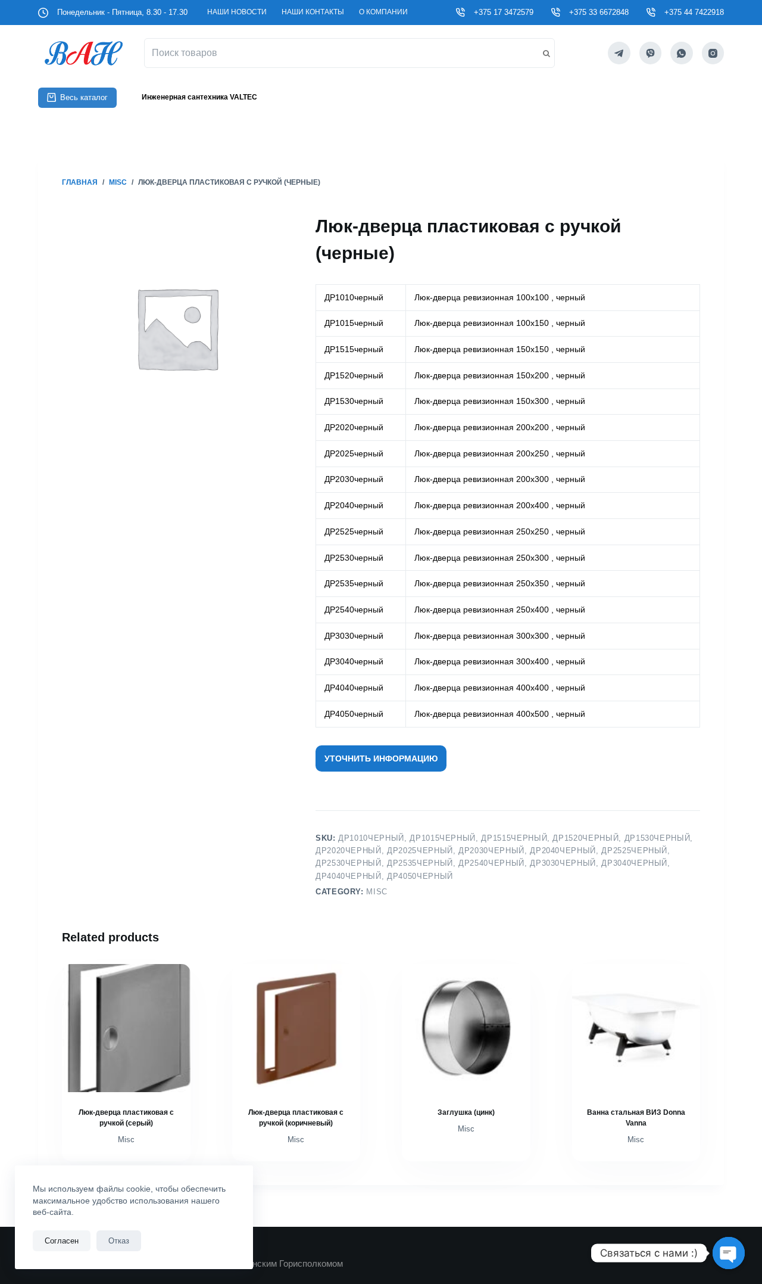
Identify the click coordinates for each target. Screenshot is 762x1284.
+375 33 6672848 (599, 12)
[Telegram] (619, 53)
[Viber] (650, 53)
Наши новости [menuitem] (237, 12)
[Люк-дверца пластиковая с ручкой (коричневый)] (296, 1028)
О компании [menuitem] (383, 12)
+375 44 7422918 (694, 12)
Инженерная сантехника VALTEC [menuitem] (199, 97)
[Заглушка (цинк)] (466, 1028)
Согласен (62, 1240)
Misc (377, 891)
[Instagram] (713, 53)
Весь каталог (84, 97)
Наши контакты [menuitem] (313, 12)
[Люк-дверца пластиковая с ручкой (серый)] (126, 1028)
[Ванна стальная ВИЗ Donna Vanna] (636, 1028)
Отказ (118, 1240)
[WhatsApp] (681, 53)
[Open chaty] (729, 1253)
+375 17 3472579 (503, 12)
